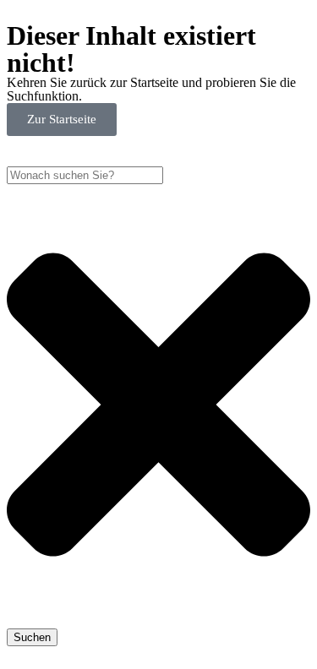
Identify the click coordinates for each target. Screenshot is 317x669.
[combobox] (85, 175)
